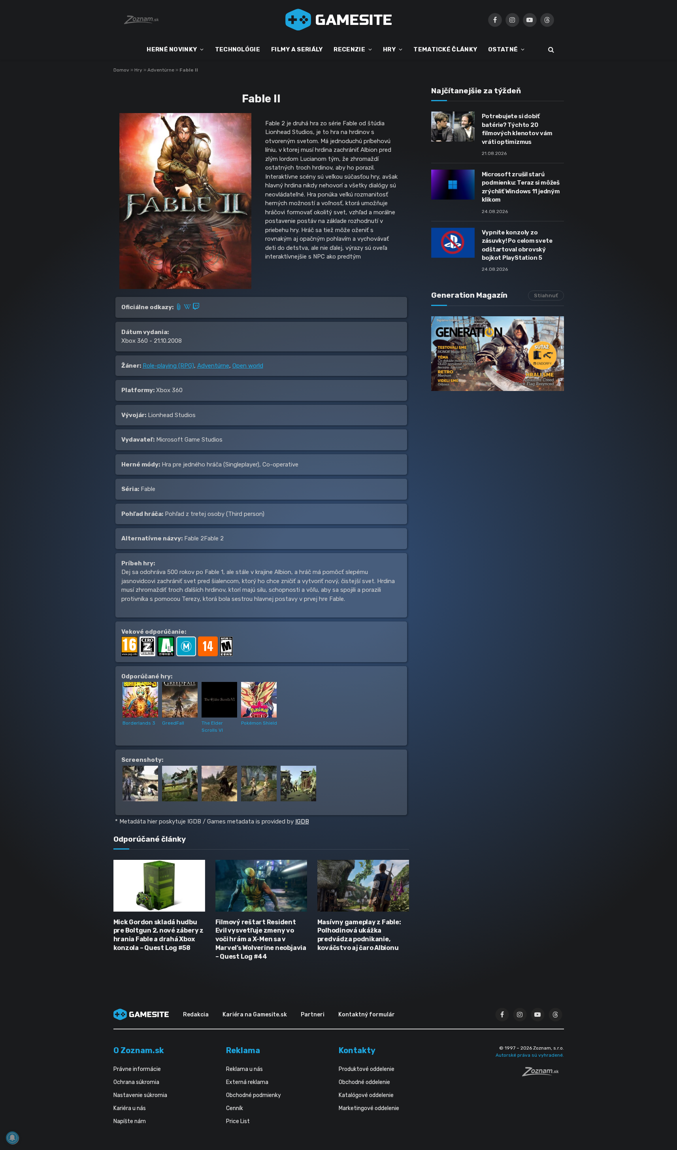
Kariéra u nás (129, 1108)
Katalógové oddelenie (366, 1095)
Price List (238, 1121)
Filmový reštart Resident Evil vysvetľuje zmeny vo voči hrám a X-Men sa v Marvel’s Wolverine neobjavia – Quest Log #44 (260, 939)
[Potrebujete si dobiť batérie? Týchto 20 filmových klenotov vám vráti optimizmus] (453, 126)
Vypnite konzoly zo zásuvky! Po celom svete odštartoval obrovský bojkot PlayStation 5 (517, 245)
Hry (138, 70)
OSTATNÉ (503, 49)
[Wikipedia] (188, 307)
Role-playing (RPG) (168, 365)
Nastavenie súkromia (140, 1095)
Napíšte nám (129, 1121)
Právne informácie (137, 1069)
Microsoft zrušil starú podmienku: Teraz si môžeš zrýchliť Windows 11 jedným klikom (521, 187)
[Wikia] (179, 307)
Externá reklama (247, 1082)
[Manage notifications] (12, 1137)
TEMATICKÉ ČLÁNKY (445, 49)
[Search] (550, 50)
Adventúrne (160, 70)
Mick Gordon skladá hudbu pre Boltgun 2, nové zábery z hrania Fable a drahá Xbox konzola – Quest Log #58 (158, 935)
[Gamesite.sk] (338, 20)
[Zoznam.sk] (543, 1074)
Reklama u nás (244, 1069)
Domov (121, 70)
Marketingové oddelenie (369, 1108)
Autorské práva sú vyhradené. (530, 1055)
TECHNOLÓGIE (237, 49)
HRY (389, 49)
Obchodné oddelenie (364, 1082)
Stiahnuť (546, 295)
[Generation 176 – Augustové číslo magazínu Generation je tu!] (497, 353)
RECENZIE (349, 49)
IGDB (302, 821)
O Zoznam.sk (138, 1050)
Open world (247, 365)
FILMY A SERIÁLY (297, 49)
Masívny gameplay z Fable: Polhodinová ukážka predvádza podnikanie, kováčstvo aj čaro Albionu (359, 935)
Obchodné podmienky (253, 1095)
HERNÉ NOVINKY (172, 49)
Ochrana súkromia (136, 1082)
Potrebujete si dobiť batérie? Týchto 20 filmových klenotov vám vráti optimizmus (517, 129)
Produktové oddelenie (366, 1069)
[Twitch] (196, 307)
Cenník (234, 1108)
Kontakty (357, 1050)
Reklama (243, 1050)
